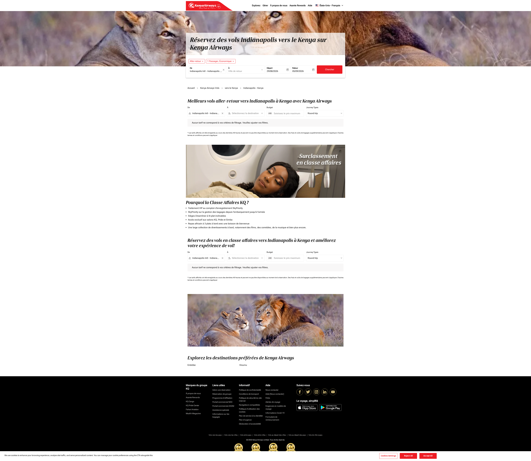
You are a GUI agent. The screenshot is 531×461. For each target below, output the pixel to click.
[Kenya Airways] (299, 392)
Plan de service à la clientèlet (251, 416)
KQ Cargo (190, 401)
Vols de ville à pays (315, 435)
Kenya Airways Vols (209, 88)
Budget (270, 107)
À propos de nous (278, 5)
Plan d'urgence (245, 420)
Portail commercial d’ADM (223, 406)
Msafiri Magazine (193, 413)
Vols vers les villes (231, 435)
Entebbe (192, 365)
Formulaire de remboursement (272, 418)
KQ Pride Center (192, 405)
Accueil (191, 88)
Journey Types (312, 107)
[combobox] (206, 71)
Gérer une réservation (221, 390)
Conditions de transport (249, 394)
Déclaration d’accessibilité (250, 424)
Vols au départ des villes (277, 435)
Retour (295, 68)
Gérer (265, 5)
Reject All (408, 456)
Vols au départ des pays (297, 435)
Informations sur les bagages (220, 415)
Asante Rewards (298, 5)
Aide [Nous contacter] (275, 394)
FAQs (268, 398)
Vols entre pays (245, 435)
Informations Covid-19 (275, 413)
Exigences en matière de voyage (276, 407)
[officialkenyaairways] (316, 392)
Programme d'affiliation (222, 398)
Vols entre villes (260, 435)
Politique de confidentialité (250, 390)
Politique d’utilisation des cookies (249, 410)
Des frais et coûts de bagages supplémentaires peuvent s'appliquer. (313, 133)
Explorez (256, 5)
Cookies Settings (388, 456)
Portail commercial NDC (222, 402)
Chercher (329, 69)
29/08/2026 (272, 71)
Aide (310, 5)
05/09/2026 (298, 71)
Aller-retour (195, 61)
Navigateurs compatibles (249, 405)
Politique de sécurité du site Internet (250, 399)
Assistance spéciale (220, 410)
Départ (269, 68)
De (191, 68)
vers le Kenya (231, 88)
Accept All (428, 456)
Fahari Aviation (192, 409)
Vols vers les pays (215, 435)
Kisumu (243, 365)
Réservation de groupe (221, 394)
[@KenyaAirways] (308, 392)
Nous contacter (272, 390)
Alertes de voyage (273, 402)
